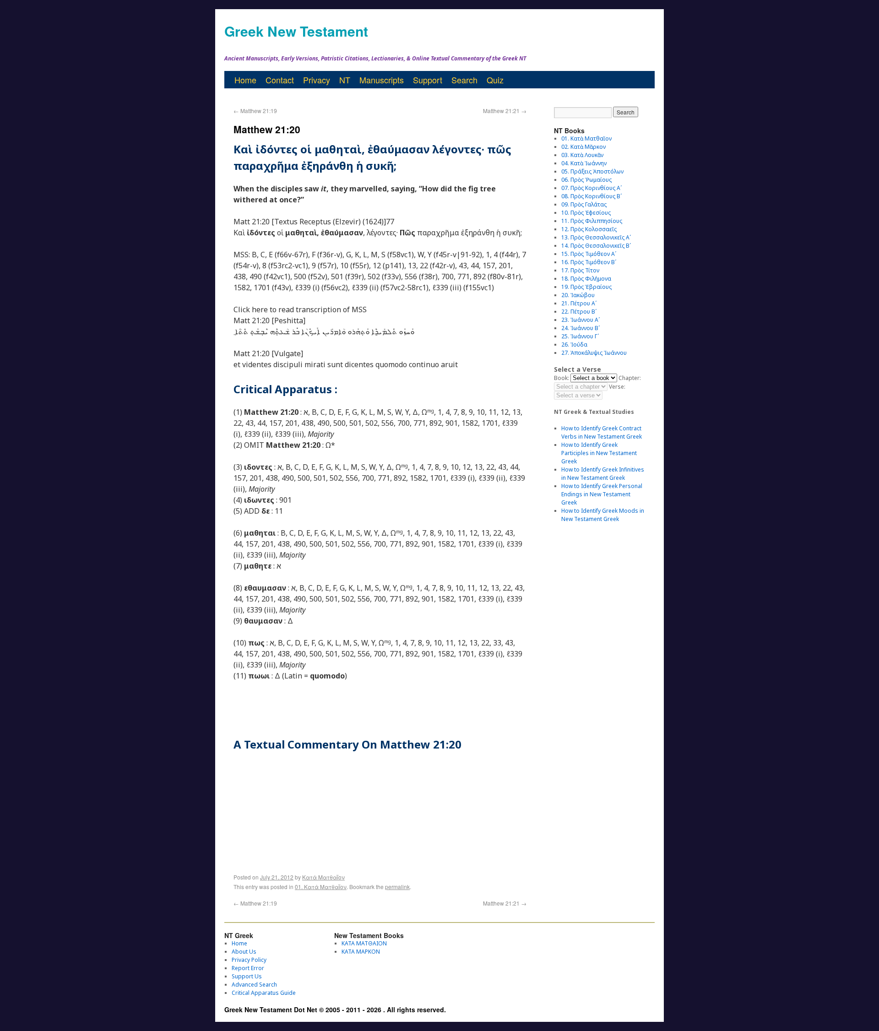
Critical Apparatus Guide (264, 993)
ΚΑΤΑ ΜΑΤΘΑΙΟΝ (364, 943)
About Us (244, 951)
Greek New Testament (296, 31)
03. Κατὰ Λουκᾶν (582, 155)
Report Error (248, 968)
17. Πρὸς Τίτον (580, 270)
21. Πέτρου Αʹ (579, 303)
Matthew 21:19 (255, 110)
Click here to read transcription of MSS (300, 309)
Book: (561, 378)
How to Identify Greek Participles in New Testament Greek (599, 453)
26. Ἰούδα (574, 344)
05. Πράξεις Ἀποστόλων (592, 171)
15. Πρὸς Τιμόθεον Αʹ (588, 254)
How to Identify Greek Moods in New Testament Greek (602, 515)
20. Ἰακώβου (578, 295)
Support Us (247, 976)
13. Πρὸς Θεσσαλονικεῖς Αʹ (596, 237)
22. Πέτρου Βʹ (579, 311)
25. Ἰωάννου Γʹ (580, 336)
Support (427, 80)
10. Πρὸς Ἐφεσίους (586, 213)
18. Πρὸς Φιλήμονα (586, 278)
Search (464, 80)
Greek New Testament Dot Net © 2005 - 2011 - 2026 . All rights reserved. (335, 1009)
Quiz (495, 80)
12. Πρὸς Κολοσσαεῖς (589, 229)
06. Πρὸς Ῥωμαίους (586, 180)
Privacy (316, 80)
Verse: (617, 387)
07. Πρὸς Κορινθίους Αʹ (591, 188)
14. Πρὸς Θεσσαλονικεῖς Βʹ (596, 246)
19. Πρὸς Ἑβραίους (586, 287)
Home (245, 80)
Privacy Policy (249, 960)
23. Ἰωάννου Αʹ (580, 320)
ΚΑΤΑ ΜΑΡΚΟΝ (361, 951)
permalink (397, 886)
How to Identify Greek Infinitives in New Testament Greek (602, 474)
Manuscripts (381, 80)
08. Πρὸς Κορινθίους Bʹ (591, 196)
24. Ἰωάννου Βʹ (580, 328)
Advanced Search (254, 984)
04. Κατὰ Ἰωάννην (584, 163)
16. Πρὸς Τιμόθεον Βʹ (588, 262)
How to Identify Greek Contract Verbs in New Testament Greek (601, 432)
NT (344, 80)
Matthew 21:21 (504, 110)
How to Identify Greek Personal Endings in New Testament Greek (601, 494)
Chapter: (630, 378)
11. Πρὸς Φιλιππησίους (591, 221)
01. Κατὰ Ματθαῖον (321, 886)
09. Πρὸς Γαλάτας (584, 204)
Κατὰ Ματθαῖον (323, 877)
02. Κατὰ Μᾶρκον (583, 147)
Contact (280, 80)
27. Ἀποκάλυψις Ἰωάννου (594, 353)
